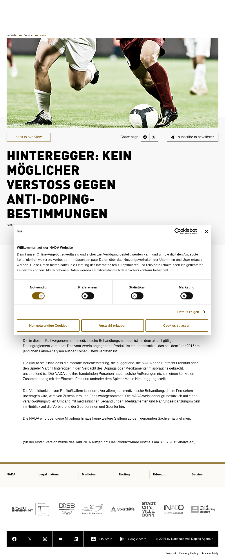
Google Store (137, 539)
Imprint (171, 553)
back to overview (29, 137)
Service (28, 35)
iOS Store (105, 539)
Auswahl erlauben (112, 325)
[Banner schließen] (206, 231)
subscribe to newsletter (196, 137)
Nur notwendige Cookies (48, 325)
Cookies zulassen (176, 325)
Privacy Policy (188, 553)
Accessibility (210, 553)
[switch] (88, 295)
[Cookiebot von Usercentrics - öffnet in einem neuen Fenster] (177, 231)
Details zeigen (188, 312)
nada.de (12, 35)
